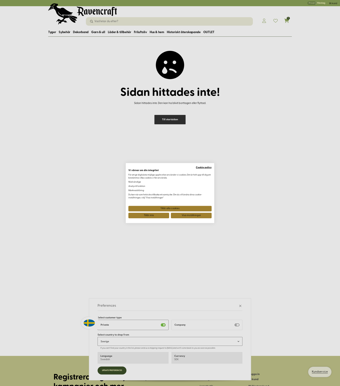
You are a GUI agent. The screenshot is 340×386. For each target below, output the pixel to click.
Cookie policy (204, 167)
